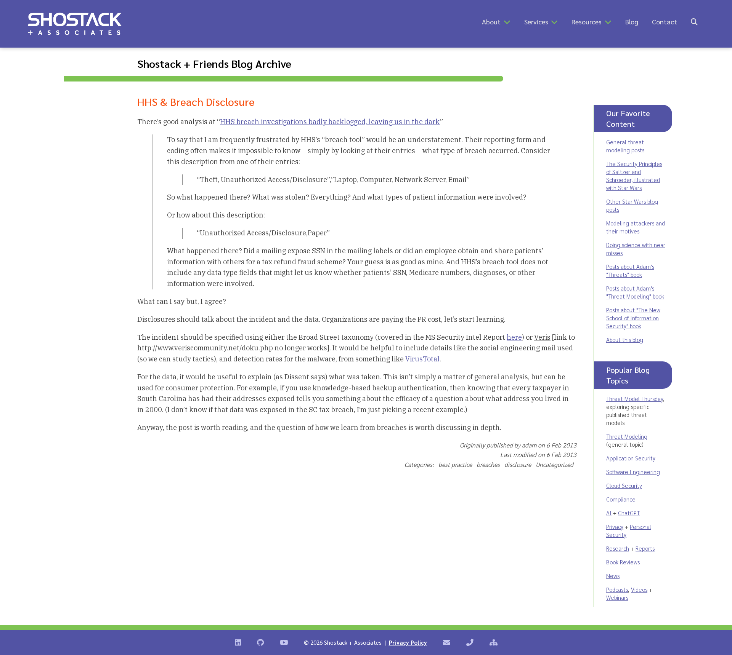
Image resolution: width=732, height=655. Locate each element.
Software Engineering (633, 471)
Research (617, 548)
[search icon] (694, 21)
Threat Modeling (626, 436)
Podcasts (617, 589)
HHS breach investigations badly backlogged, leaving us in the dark (330, 121)
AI (609, 512)
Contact (664, 21)
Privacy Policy (408, 642)
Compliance (621, 499)
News (613, 575)
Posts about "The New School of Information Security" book (633, 317)
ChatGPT (629, 512)
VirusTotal (422, 359)
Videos (639, 589)
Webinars (617, 597)
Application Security (630, 458)
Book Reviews (623, 562)
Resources (586, 21)
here (514, 337)
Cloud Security (624, 485)
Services (536, 21)
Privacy (614, 526)
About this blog (624, 339)
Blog (631, 21)
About (491, 21)
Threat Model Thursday (634, 398)
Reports (645, 548)
